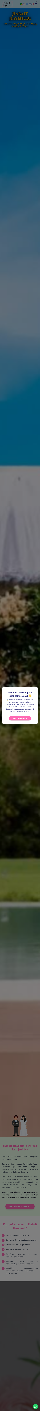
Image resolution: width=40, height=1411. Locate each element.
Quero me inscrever (20, 718)
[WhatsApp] (35, 1406)
